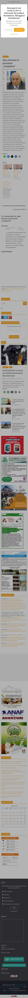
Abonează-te (19, 30)
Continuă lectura (14, 34)
